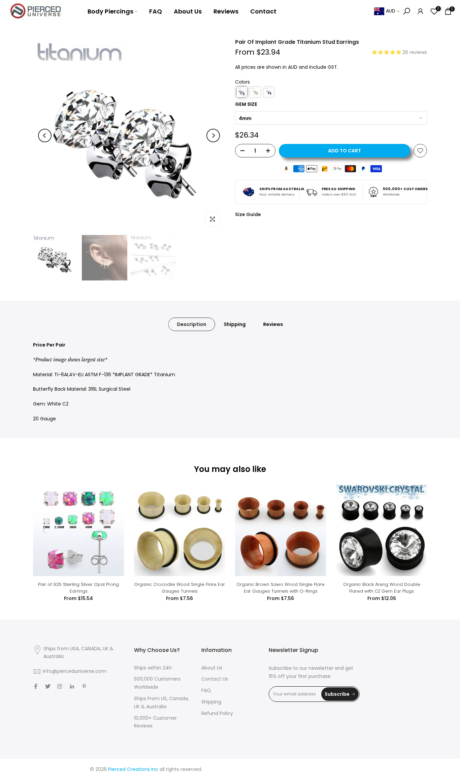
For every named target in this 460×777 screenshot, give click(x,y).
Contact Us (214, 679)
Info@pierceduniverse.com (74, 671)
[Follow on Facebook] (35, 686)
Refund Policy (217, 713)
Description (191, 324)
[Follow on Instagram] (59, 686)
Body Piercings (110, 11)
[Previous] (45, 135)
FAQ (155, 11)
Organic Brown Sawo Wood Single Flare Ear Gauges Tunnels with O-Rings (280, 587)
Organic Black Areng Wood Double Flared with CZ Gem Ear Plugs (381, 587)
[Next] (213, 135)
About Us (188, 11)
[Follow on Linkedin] (72, 686)
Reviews (225, 11)
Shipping (235, 324)
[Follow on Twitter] (48, 686)
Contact (263, 11)
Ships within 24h (153, 667)
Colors (242, 82)
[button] (387, 52)
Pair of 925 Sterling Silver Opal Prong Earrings (78, 587)
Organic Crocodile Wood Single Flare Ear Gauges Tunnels (179, 587)
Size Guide (248, 214)
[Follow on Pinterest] (84, 686)
